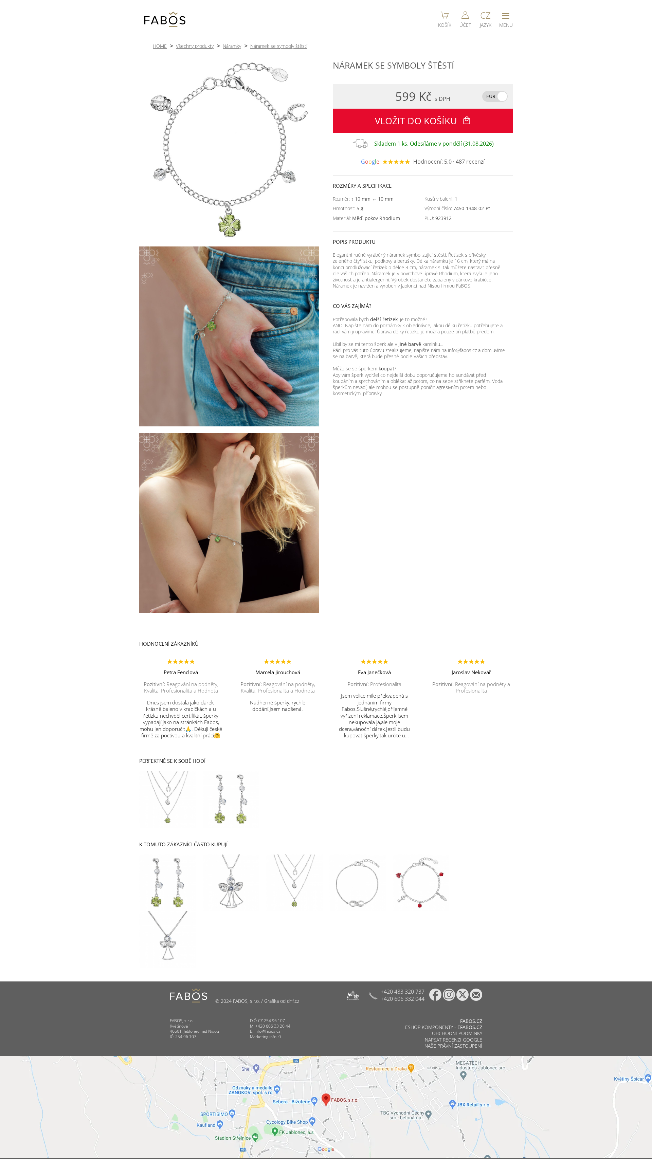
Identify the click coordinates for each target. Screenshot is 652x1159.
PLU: (438, 218)
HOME (160, 46)
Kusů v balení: (440, 199)
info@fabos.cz (267, 1031)
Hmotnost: (348, 208)
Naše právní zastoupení (453, 1046)
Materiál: (366, 218)
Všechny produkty (195, 46)
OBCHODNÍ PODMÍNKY (457, 1033)
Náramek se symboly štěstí (278, 46)
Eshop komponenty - (443, 1027)
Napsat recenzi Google (453, 1039)
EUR (490, 96)
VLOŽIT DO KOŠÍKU (417, 120)
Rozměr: (363, 199)
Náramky (232, 46)
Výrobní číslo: (457, 208)
